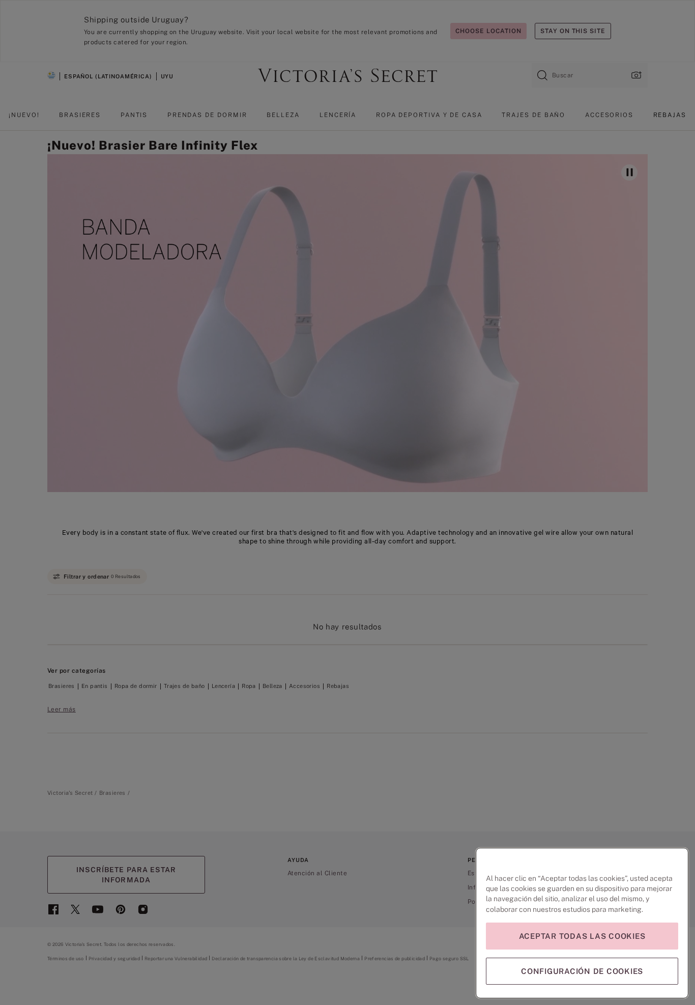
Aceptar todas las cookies (582, 936)
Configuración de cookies (582, 971)
